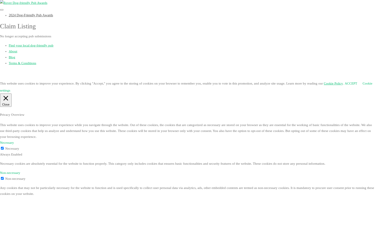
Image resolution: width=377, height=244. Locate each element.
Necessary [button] (7, 142)
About (13, 51)
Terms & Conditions (22, 63)
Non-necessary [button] (10, 173)
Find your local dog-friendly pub (31, 45)
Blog (12, 57)
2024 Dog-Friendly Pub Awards (31, 15)
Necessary (12, 148)
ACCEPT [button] (351, 83)
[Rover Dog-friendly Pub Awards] (23, 3)
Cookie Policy (333, 83)
